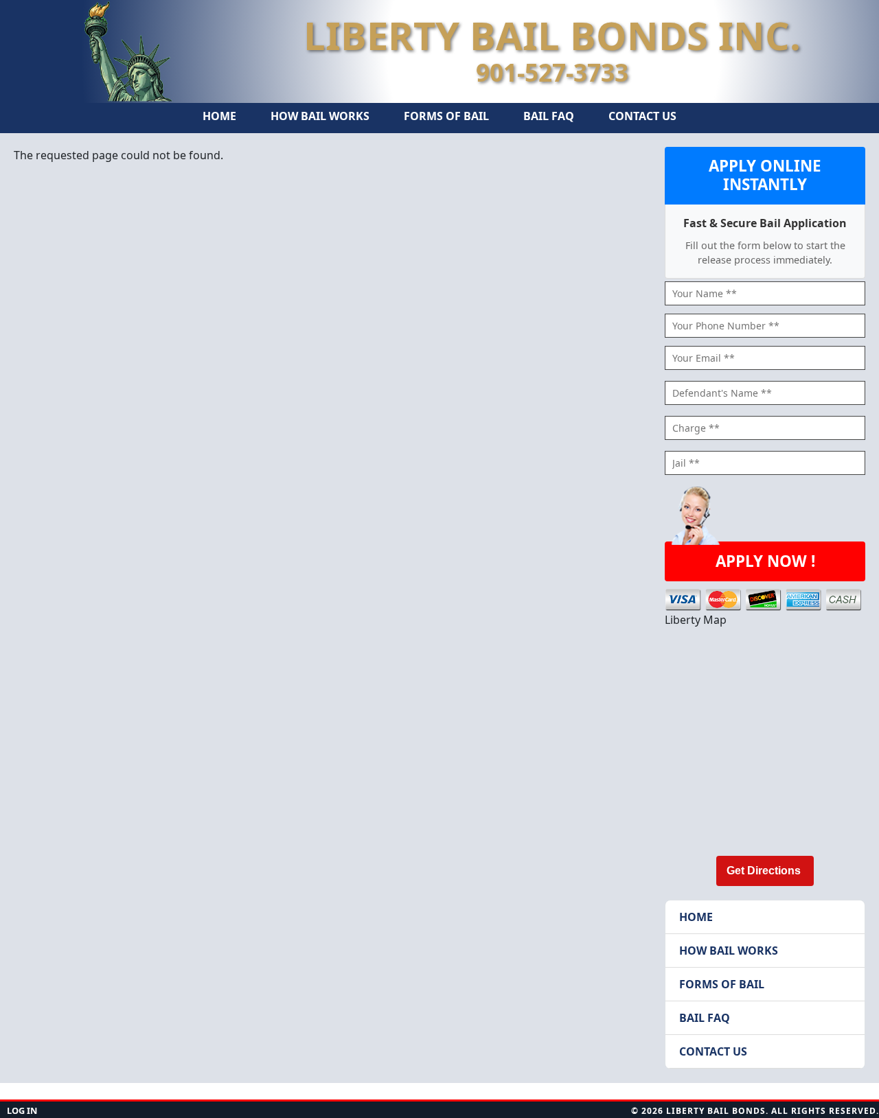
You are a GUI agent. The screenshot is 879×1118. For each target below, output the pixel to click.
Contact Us (642, 116)
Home (219, 116)
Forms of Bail (446, 116)
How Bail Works (320, 116)
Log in (22, 1110)
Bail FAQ (548, 116)
